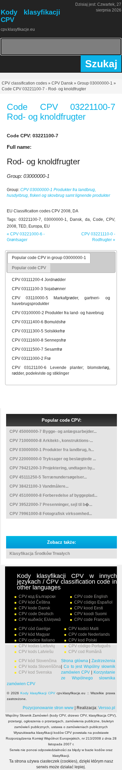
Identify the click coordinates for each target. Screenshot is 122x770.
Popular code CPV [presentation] (29, 267)
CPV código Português (89, 646)
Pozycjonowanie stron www (48, 707)
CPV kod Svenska (35, 672)
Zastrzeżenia (103, 660)
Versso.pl (106, 707)
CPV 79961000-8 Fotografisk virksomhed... (50, 513)
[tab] (48, 258)
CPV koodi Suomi (90, 613)
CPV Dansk (62, 83)
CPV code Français (92, 619)
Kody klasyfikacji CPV (37, 693)
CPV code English (91, 596)
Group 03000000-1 (95, 83)
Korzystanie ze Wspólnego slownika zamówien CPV (61, 678)
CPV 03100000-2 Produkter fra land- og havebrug (58, 312)
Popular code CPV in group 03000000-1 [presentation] (49, 257)
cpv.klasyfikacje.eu (18, 29)
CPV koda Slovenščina (40, 666)
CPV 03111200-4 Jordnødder (39, 279)
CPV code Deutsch (36, 613)
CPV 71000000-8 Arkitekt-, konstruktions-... (51, 440)
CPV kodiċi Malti (83, 628)
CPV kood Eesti (88, 608)
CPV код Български (37, 596)
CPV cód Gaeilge (34, 628)
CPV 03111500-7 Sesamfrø (37, 349)
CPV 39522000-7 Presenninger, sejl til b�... (50, 504)
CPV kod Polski (82, 640)
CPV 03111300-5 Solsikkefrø (38, 331)
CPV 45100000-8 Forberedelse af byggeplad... (53, 495)
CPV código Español (93, 602)
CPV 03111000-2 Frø (31, 358)
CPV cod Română (85, 651)
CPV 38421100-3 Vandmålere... (38, 486)
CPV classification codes (24, 83)
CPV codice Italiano (37, 640)
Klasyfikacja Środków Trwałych (39, 553)
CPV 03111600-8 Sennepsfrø (39, 340)
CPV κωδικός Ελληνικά (40, 619)
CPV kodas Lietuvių (37, 646)
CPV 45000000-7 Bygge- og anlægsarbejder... (53, 431)
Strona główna (74, 660)
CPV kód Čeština (34, 602)
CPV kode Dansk (34, 608)
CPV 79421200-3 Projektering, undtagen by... (52, 468)
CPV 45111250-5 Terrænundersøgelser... (48, 477)
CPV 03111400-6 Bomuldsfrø (38, 322)
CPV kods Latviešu (36, 651)
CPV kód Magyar (34, 634)
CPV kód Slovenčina (38, 660)
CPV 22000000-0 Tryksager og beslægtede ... (52, 459)
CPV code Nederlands (89, 634)
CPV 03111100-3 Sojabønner (39, 288)
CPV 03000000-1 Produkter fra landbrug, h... (51, 449)
